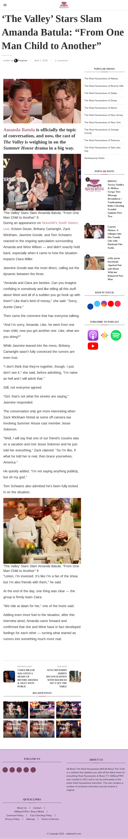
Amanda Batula (19, 129)
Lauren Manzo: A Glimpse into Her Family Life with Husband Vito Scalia (115, 237)
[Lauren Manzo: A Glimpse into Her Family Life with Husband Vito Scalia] (94, 231)
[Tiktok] (26, 770)
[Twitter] (12, 770)
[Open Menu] (5, 5)
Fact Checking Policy (41, 815)
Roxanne (23, 60)
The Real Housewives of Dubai (100, 100)
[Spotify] (116, 332)
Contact (37, 808)
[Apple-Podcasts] (93, 332)
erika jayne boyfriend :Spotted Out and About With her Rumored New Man (116, 269)
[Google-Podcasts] (104, 332)
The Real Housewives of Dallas (100, 93)
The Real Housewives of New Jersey (103, 115)
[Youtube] (93, 342)
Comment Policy (15, 815)
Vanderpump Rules (94, 158)
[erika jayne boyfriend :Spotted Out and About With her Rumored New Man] (94, 263)
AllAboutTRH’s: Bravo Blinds (29, 811)
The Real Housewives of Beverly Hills (104, 86)
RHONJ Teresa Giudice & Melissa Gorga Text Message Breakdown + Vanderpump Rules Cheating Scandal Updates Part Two (116, 199)
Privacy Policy (12, 819)
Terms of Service (50, 819)
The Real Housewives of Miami (100, 107)
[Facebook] (5, 770)
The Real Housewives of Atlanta (101, 78)
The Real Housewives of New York (102, 122)
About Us (22, 808)
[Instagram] (19, 770)
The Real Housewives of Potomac (102, 140)
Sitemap (30, 819)
